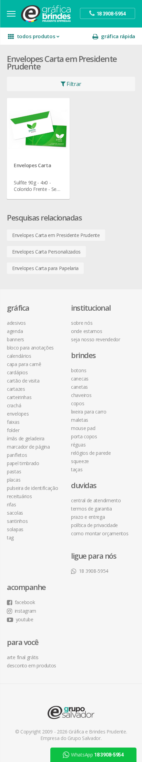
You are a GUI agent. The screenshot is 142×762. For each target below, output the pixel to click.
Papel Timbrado (23, 463)
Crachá (14, 405)
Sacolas (15, 512)
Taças (77, 469)
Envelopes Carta (32, 165)
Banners (15, 339)
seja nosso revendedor (95, 339)
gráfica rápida (118, 36)
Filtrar (73, 84)
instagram (25, 611)
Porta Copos (84, 436)
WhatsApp (97, 675)
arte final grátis (23, 657)
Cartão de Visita (23, 380)
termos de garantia (91, 508)
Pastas (14, 471)
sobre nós (81, 323)
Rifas (11, 504)
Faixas (13, 422)
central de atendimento (96, 500)
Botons (78, 370)
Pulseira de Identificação (32, 488)
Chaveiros (81, 395)
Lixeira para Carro (88, 411)
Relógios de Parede (91, 453)
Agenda (15, 331)
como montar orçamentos (99, 533)
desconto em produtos (31, 665)
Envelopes (18, 413)
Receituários (19, 496)
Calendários (19, 356)
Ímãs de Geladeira (25, 438)
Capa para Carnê (24, 364)
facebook (25, 602)
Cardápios (17, 372)
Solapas (15, 529)
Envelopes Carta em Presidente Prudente (56, 235)
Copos (77, 403)
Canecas (80, 378)
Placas (13, 479)
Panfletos (17, 455)
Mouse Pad (83, 428)
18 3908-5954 (93, 571)
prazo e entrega (88, 517)
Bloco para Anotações (30, 347)
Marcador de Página (28, 446)
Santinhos (17, 521)
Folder (13, 430)
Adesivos (16, 323)
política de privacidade (94, 525)
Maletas (79, 420)
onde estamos (86, 331)
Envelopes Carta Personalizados (46, 251)
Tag (10, 537)
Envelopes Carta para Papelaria (45, 268)
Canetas (79, 387)
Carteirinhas (19, 397)
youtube (24, 619)
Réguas (78, 444)
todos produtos (36, 36)
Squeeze (80, 461)
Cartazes (16, 389)
